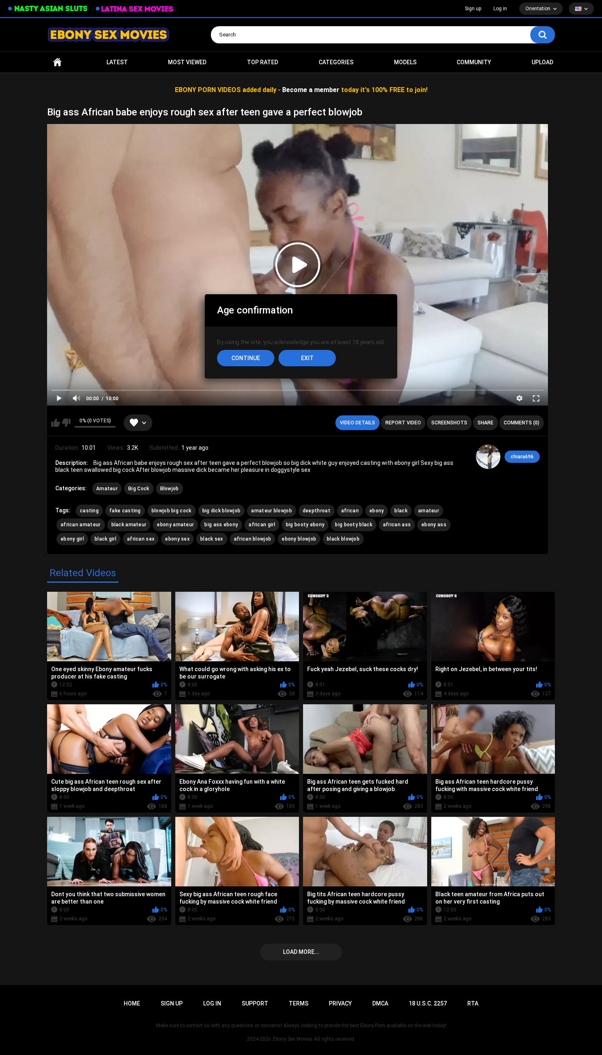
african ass (397, 525)
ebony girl (72, 539)
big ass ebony (221, 525)
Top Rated (262, 62)
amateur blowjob (271, 511)
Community (474, 62)
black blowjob (343, 539)
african (350, 511)
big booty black (353, 525)
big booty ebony (305, 525)
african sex (140, 539)
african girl (262, 525)
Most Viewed (187, 62)
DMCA (380, 1003)
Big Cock (138, 488)
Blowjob (169, 488)
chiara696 (522, 457)
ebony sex (177, 539)
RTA (472, 1003)
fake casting (125, 511)
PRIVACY (340, 1003)
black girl (105, 539)
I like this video (55, 423)
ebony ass (433, 525)
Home (57, 62)
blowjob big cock (172, 511)
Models (405, 62)
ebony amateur (175, 525)
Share (485, 423)
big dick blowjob (221, 511)
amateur (428, 511)
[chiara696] (488, 456)
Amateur (107, 488)
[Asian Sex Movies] (48, 9)
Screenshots (449, 423)
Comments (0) (521, 423)
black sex (211, 539)
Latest (117, 62)
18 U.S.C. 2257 (428, 1003)
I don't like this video (66, 423)
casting (89, 511)
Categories (336, 62)
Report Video (403, 423)
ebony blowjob (299, 539)
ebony (376, 511)
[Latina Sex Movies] (135, 9)
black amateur (129, 525)
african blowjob (253, 539)
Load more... (301, 952)
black (400, 511)
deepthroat (316, 511)
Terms (298, 1003)
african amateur (81, 525)
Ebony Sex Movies (292, 1039)
